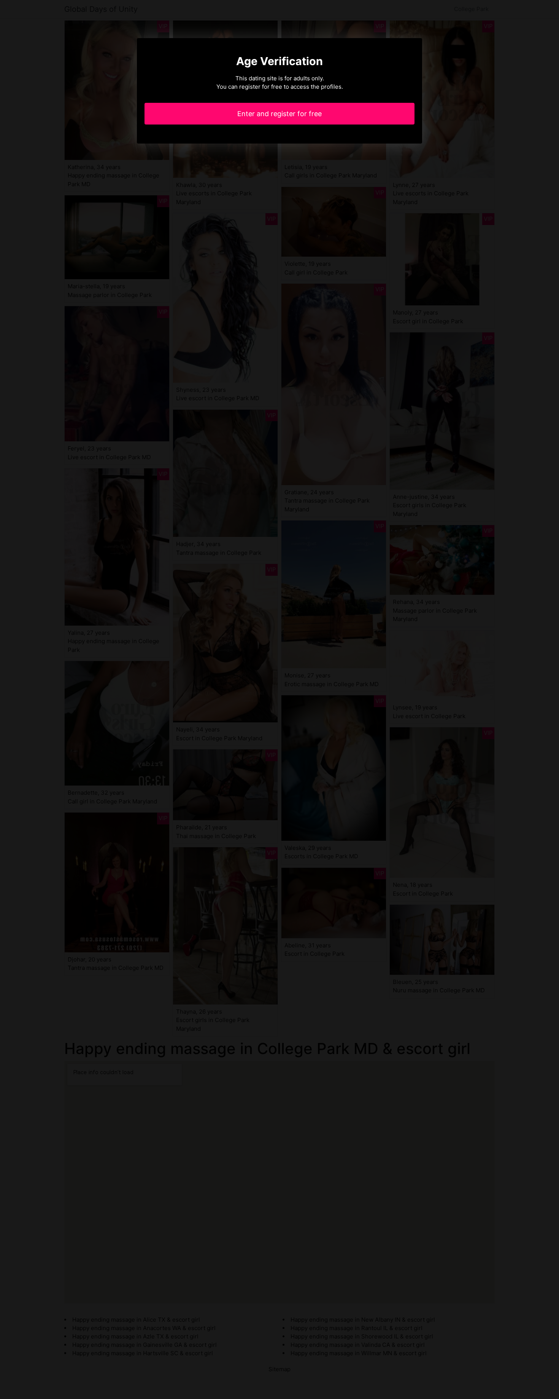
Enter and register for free (279, 114)
